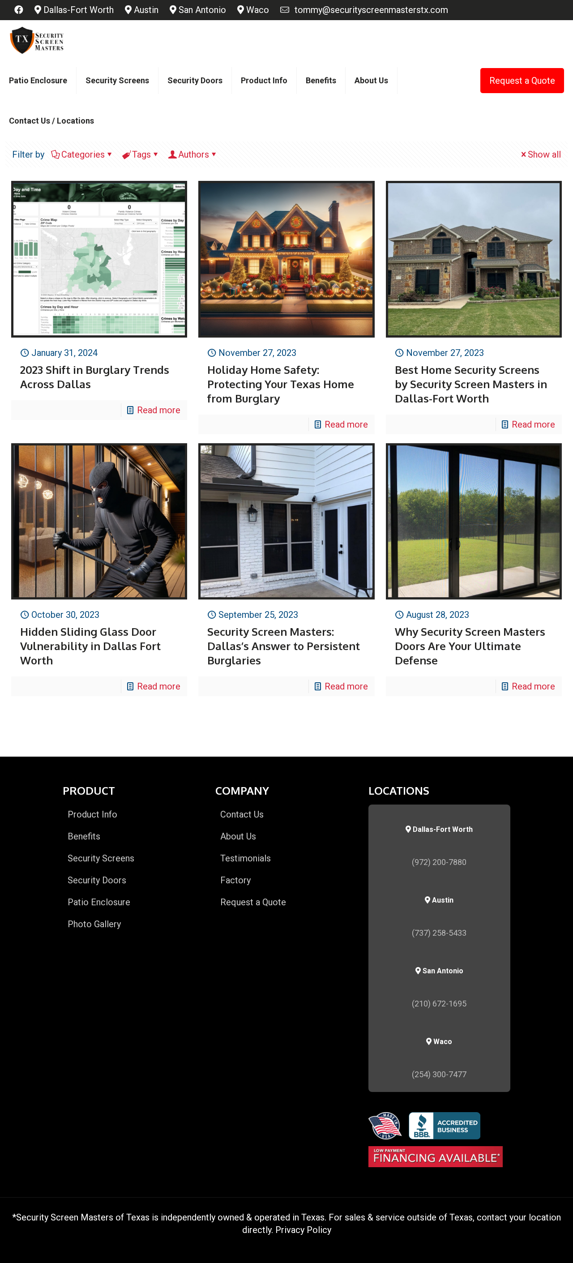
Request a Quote (522, 80)
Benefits (84, 836)
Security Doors (97, 880)
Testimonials (245, 858)
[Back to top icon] (530, 1244)
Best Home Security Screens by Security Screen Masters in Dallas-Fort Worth (471, 384)
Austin (145, 9)
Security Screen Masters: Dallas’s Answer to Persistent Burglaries (283, 646)
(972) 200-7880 (439, 862)
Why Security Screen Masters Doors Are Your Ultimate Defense (470, 646)
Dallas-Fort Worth (77, 9)
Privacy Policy (303, 1229)
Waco (256, 9)
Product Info (92, 814)
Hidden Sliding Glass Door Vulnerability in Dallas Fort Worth (90, 646)
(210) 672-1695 (439, 1003)
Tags (141, 154)
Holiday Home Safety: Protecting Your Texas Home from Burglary (280, 384)
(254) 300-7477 (439, 1074)
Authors (193, 154)
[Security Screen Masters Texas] (37, 40)
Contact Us (242, 814)
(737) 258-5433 (439, 933)
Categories (83, 154)
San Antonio (201, 9)
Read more (158, 410)
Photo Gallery (94, 924)
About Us (238, 836)
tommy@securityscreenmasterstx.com (369, 9)
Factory (235, 880)
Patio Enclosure (99, 902)
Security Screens (101, 858)
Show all (544, 154)
